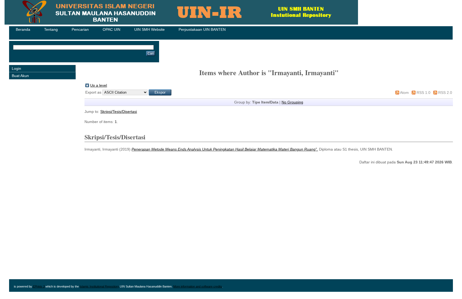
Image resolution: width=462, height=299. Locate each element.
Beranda (23, 29)
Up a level (98, 85)
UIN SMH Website (149, 29)
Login (16, 68)
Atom (404, 92)
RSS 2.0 (445, 92)
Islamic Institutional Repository (99, 286)
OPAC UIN (111, 29)
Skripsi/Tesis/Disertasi (118, 111)
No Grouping (292, 102)
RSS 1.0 (423, 92)
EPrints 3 (39, 286)
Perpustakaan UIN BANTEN (202, 29)
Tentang (51, 29)
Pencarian (80, 29)
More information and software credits (197, 286)
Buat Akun (20, 76)
